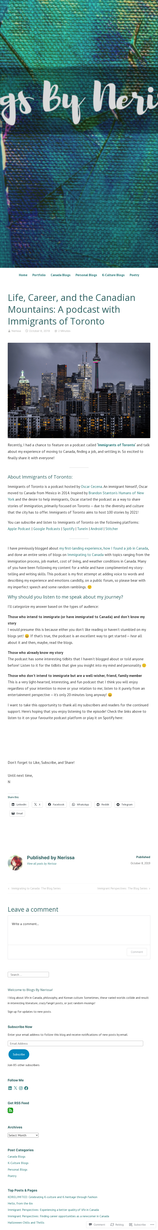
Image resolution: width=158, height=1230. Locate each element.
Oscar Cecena (91, 486)
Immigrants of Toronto (116, 445)
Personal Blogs (86, 275)
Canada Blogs (61, 275)
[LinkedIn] (10, 1088)
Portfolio (39, 275)
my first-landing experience (80, 548)
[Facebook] (26, 1088)
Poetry (134, 275)
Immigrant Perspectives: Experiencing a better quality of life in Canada (53, 1210)
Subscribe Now (20, 1027)
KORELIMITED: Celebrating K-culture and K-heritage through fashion (52, 1197)
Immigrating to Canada (85, 554)
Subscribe (19, 1054)
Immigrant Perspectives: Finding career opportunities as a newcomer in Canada (58, 1216)
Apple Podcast (19, 528)
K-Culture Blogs (113, 275)
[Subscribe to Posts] (10, 1112)
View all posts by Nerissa (41, 863)
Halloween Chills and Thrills (26, 1222)
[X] (15, 1088)
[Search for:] (28, 974)
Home (23, 275)
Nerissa (16, 330)
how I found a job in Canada (125, 548)
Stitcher (111, 528)
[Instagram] (20, 1088)
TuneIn (82, 528)
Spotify (68, 528)
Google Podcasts (46, 528)
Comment (137, 951)
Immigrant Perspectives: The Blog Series (122, 889)
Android (97, 528)
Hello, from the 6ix (20, 1203)
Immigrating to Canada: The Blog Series (34, 889)
